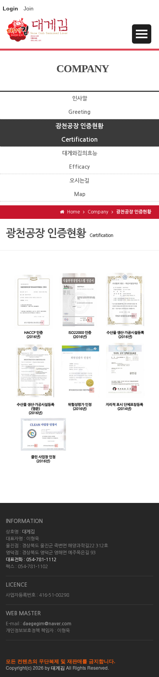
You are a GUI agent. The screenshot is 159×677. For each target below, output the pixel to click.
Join (29, 8)
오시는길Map (79, 187)
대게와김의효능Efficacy (79, 160)
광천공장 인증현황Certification (79, 132)
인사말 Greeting (79, 105)
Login (10, 8)
